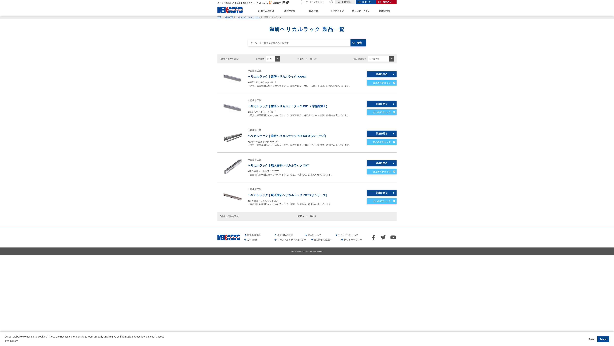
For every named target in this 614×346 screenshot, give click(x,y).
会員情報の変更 (285, 235)
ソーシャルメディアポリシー (291, 240)
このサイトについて (348, 235)
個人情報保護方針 (322, 240)
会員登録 (346, 2)
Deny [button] (591, 339)
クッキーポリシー (353, 240)
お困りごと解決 (266, 10)
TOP (219, 17)
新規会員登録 (253, 235)
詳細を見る (381, 74)
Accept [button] (603, 339)
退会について (314, 235)
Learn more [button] (11, 341)
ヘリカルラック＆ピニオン (248, 17)
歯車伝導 (229, 17)
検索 (359, 42)
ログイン (366, 2)
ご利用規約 (252, 240)
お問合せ (387, 2)
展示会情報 (384, 10)
